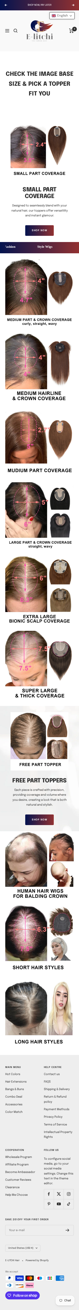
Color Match (14, 1112)
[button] (62, 15)
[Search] (16, 31)
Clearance (12, 1187)
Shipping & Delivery (57, 1089)
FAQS (47, 1081)
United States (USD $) (20, 1248)
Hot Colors (12, 1074)
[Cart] (71, 31)
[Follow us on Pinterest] (49, 1204)
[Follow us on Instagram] (69, 1194)
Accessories (13, 1104)
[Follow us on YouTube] (59, 1204)
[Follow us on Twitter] (59, 1194)
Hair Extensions (16, 1081)
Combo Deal (13, 1096)
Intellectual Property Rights (58, 1134)
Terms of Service (55, 1124)
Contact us (52, 1074)
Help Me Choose (16, 1195)
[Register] (67, 1230)
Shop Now (39, 230)
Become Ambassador (20, 1172)
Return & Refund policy (55, 1099)
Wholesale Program (18, 1157)
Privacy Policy (53, 1117)
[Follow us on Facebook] (49, 1194)
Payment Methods (56, 1109)
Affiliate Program (17, 1164)
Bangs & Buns (14, 1089)
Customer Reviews (18, 1179)
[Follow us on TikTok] (69, 1204)
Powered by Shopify (37, 1260)
